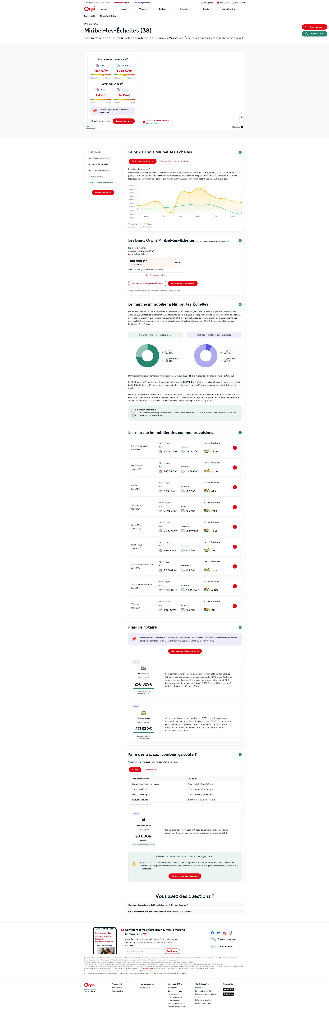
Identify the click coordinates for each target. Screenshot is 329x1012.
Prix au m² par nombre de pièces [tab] (174, 161)
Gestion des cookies (203, 1003)
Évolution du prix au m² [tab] (142, 161)
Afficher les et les (157, 122)
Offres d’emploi (174, 1001)
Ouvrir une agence (175, 997)
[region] (164, 91)
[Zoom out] (241, 121)
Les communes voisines (98, 170)
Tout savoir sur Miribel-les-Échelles (147, 283)
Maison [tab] (135, 770)
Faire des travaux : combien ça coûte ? (162, 754)
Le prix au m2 (94, 152)
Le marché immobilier (98, 164)
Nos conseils (117, 988)
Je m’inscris (172, 951)
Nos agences (172, 988)
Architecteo (147, 804)
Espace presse (173, 994)
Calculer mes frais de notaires (185, 651)
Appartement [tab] (150, 770)
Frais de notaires (95, 176)
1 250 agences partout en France (97, 3)
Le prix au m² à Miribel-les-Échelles (160, 152)
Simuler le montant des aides (185, 876)
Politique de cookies (203, 1000)
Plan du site (199, 988)
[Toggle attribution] (241, 127)
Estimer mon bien (124, 121)
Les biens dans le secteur (99, 158)
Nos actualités (117, 991)
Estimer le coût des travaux (100, 183)
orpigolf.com (145, 988)
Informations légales (203, 991)
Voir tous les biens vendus (183, 283)
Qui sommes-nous (175, 991)
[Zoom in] (241, 117)
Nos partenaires (147, 984)
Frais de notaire (142, 627)
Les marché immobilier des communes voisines (170, 432)
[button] (185, 905)
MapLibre (236, 127)
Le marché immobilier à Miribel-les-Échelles (168, 304)
